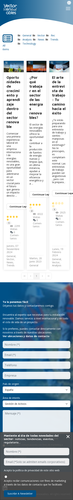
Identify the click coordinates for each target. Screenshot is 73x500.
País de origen (11, 384)
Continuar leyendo (21, 206)
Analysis (27, 39)
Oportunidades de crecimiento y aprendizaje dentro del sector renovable (13, 102)
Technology (29, 43)
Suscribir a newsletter (20, 493)
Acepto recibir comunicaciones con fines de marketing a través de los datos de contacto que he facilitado (35, 482)
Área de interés (11, 398)
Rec (53, 35)
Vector (41, 35)
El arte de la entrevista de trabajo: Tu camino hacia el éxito (59, 95)
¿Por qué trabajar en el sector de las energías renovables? (36, 97)
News (41, 39)
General (27, 35)
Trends (54, 39)
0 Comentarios (14, 235)
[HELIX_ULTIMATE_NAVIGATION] (68, 8)
